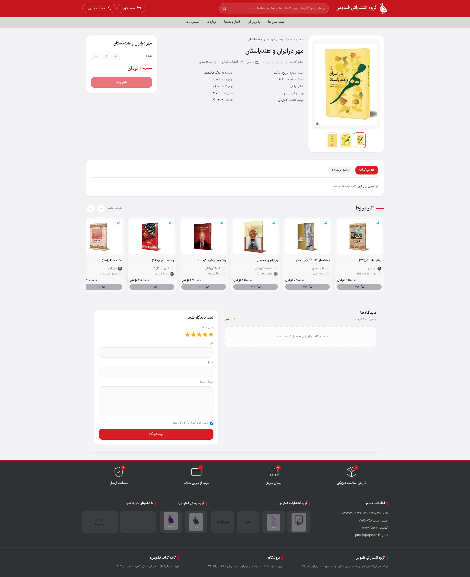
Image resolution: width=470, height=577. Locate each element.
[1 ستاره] (211, 334)
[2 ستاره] (205, 334)
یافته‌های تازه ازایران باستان (312, 260)
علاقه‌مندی (205, 62)
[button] (346, 84)
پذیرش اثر (254, 22)
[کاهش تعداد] (96, 56)
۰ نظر (250, 62)
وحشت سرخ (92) (163, 260)
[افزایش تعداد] (116, 56)
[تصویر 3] (332, 140)
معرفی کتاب (366, 170)
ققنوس (282, 100)
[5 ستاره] (187, 334)
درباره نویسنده (341, 170)
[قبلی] (101, 208)
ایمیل (210, 362)
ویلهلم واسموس (267, 260)
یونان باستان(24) (370, 260)
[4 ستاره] (193, 334)
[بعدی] (90, 208)
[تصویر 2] (346, 140)
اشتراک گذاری (230, 62)
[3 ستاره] (199, 334)
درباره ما (211, 22)
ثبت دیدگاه (156, 434)
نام (211, 343)
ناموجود (121, 82)
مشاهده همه (115, 208)
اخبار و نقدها (232, 22)
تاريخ (281, 40)
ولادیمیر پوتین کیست (212, 260)
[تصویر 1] (360, 140)
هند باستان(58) (112, 260)
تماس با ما (192, 22)
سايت (291, 40)
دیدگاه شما (206, 382)
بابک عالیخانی (212, 73)
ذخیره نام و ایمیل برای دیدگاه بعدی (190, 423)
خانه (301, 40)
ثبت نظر (229, 319)
